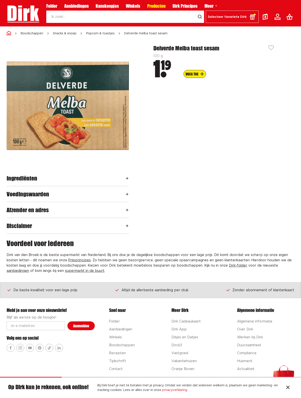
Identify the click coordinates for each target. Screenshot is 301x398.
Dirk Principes (185, 6)
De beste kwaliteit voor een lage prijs (45, 290)
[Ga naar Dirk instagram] (20, 348)
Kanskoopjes (107, 6)
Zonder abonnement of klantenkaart (263, 290)
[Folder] (266, 17)
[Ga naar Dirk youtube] (30, 348)
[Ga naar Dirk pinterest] (40, 348)
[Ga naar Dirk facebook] (11, 348)
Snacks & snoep (64, 33)
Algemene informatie (254, 321)
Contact (116, 369)
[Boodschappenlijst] (290, 17)
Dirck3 (176, 345)
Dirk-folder (238, 265)
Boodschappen (32, 33)
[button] (232, 17)
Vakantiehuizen (184, 361)
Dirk (23, 13)
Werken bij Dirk (250, 337)
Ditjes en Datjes (184, 337)
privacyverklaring (174, 390)
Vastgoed (179, 353)
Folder (51, 6)
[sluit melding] (288, 387)
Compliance (246, 353)
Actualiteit (246, 369)
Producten (156, 6)
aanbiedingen (18, 271)
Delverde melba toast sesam (145, 33)
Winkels (133, 6)
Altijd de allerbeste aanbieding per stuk (154, 290)
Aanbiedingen (76, 6)
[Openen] (127, 178)
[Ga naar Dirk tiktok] (49, 348)
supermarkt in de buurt (84, 271)
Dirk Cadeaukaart (186, 321)
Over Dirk (245, 329)
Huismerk (244, 361)
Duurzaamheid (249, 345)
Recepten (117, 353)
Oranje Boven (182, 369)
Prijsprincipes (79, 260)
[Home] (9, 33)
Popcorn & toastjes (100, 33)
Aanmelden (81, 326)
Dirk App (179, 329)
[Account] (278, 17)
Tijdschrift (117, 361)
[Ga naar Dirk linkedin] (59, 348)
